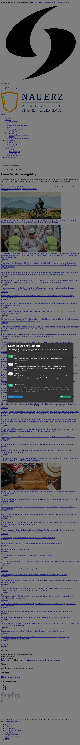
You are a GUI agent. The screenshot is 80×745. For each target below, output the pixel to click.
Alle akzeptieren (66, 397)
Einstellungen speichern (16, 397)
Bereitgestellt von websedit (64, 400)
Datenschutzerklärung (55, 351)
